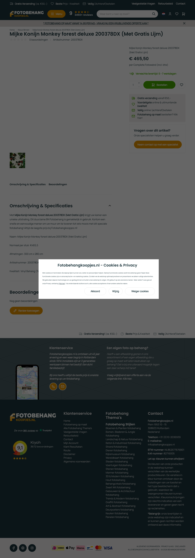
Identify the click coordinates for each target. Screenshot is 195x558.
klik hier (62, 283)
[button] (95, 291)
